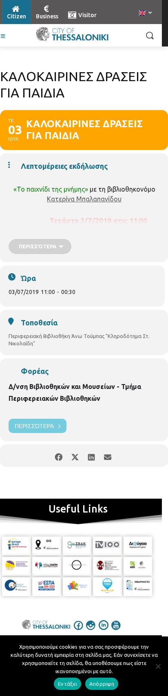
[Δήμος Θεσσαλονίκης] (72, 34)
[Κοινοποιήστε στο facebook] (58, 456)
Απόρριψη (101, 684)
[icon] (79, 631)
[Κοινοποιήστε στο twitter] (75, 456)
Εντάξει (67, 684)
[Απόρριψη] (158, 666)
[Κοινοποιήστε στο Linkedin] (91, 456)
